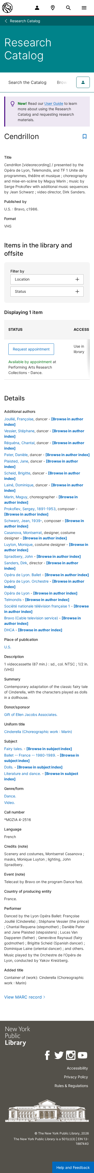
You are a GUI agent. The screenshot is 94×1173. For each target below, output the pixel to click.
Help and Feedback (73, 1167)
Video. (9, 802)
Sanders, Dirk (15, 563)
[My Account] (37, 8)
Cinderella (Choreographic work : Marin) (38, 731)
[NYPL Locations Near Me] (53, 8)
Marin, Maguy (15, 497)
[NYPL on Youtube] (83, 1056)
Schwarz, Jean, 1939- (23, 520)
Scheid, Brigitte (17, 473)
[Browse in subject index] (49, 748)
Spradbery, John (18, 556)
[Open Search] (68, 8)
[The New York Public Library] (7, 8)
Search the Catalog (27, 82)
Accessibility (77, 1068)
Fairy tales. (13, 748)
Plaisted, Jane (16, 461)
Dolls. (8, 767)
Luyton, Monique (18, 544)
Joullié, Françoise (18, 419)
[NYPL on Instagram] (71, 1056)
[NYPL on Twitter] (59, 1056)
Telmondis (12, 599)
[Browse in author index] (67, 454)
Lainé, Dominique (18, 485)
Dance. (10, 796)
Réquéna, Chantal (19, 443)
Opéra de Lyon (17, 593)
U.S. (7, 647)
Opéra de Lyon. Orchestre (26, 581)
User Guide (53, 103)
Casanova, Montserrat (23, 532)
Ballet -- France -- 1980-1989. (30, 755)
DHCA (9, 630)
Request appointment (31, 349)
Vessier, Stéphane (19, 431)
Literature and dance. (22, 773)
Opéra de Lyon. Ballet (22, 575)
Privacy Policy (76, 1077)
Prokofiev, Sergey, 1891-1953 (30, 509)
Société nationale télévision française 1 (37, 606)
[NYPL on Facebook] (48, 1056)
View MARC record (23, 997)
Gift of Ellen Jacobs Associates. (30, 714)
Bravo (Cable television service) (31, 618)
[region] (47, 350)
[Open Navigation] (84, 8)
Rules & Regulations (71, 1085)
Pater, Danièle (16, 454)
